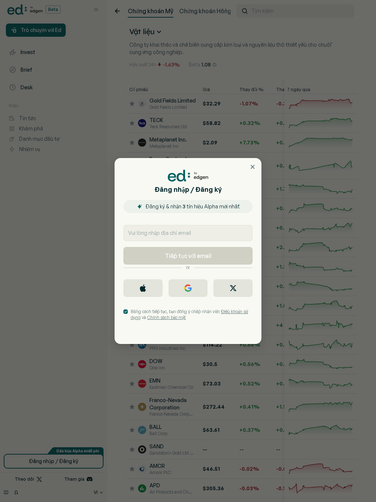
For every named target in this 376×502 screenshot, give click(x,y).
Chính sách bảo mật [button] (166, 317)
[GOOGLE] (188, 288)
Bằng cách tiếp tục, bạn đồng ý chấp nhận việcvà (189, 314)
